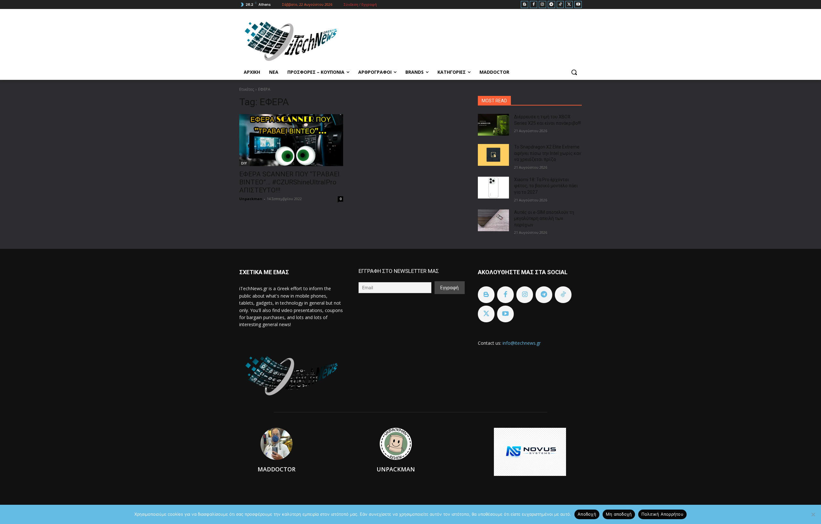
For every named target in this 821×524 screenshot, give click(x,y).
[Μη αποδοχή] (813, 514)
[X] (569, 4)
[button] (574, 72)
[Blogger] (524, 4)
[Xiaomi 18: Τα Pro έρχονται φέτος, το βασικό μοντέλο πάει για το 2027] (493, 188)
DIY (244, 163)
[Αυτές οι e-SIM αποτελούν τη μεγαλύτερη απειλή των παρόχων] (493, 220)
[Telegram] (551, 4)
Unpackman (250, 198)
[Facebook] (533, 4)
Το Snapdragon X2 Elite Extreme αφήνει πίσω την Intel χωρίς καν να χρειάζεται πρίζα (547, 153)
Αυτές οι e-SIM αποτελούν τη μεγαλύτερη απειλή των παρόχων (544, 218)
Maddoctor (276, 469)
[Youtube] (578, 4)
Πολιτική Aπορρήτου (662, 514)
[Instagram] (542, 4)
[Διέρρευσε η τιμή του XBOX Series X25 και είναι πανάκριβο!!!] (493, 125)
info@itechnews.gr (522, 343)
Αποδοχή (587, 514)
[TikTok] (560, 4)
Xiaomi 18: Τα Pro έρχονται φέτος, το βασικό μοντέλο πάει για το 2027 (546, 186)
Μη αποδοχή (619, 514)
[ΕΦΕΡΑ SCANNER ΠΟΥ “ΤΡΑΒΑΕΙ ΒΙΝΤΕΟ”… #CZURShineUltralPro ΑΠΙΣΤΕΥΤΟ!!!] (291, 140)
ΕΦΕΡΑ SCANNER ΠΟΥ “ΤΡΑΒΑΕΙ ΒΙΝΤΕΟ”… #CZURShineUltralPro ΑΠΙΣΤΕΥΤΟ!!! (289, 182)
